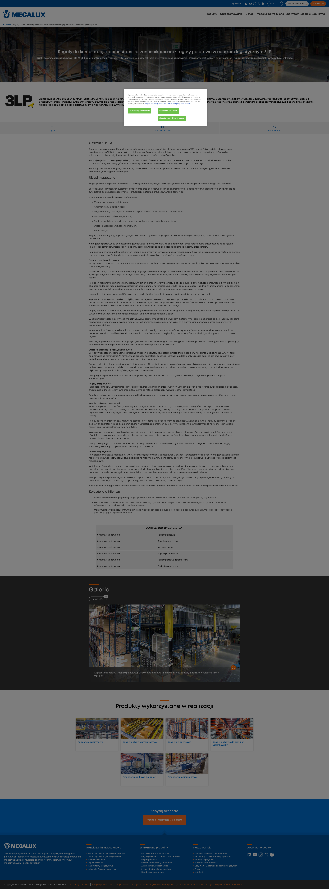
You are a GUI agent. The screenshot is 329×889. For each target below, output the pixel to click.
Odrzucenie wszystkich (168, 110)
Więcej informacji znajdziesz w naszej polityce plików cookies (167, 103)
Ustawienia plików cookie (139, 110)
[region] (165, 107)
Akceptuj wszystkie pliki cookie (171, 118)
